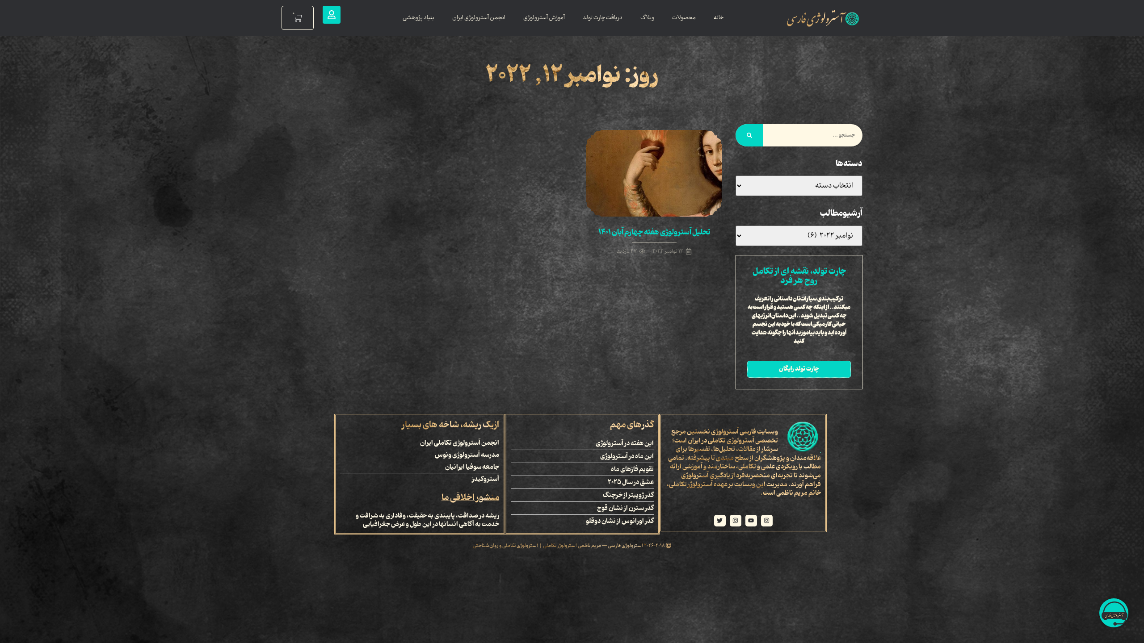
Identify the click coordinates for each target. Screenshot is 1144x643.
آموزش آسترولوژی (544, 17)
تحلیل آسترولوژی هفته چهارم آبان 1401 (654, 232)
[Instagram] (767, 520)
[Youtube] (751, 520)
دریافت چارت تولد (602, 17)
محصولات (684, 17)
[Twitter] (720, 520)
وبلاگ (647, 17)
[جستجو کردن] (749, 135)
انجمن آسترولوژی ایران (478, 17)
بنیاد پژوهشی (418, 17)
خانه (718, 17)
